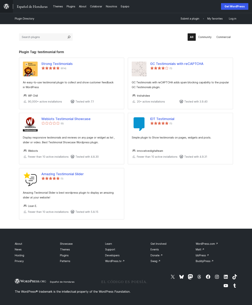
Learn (108, 243)
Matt (200, 249)
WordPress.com (207, 243)
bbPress (202, 255)
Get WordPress (235, 6)
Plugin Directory (24, 18)
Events (155, 249)
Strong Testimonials (57, 64)
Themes (65, 249)
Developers (112, 255)
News (18, 249)
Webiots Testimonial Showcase (66, 119)
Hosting (19, 255)
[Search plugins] (69, 37)
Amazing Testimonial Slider (62, 174)
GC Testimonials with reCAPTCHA (176, 64)
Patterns (65, 261)
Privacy (19, 261)
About (18, 243)
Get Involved (158, 243)
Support (110, 249)
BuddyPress (205, 261)
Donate (157, 255)
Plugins (64, 255)
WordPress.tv (115, 261)
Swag (155, 261)
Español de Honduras (62, 281)
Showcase (66, 243)
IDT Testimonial (162, 119)
